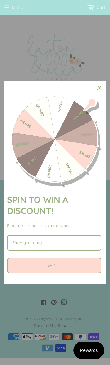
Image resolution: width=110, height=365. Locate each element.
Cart (101, 7)
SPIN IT (54, 265)
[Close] (99, 88)
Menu (17, 7)
